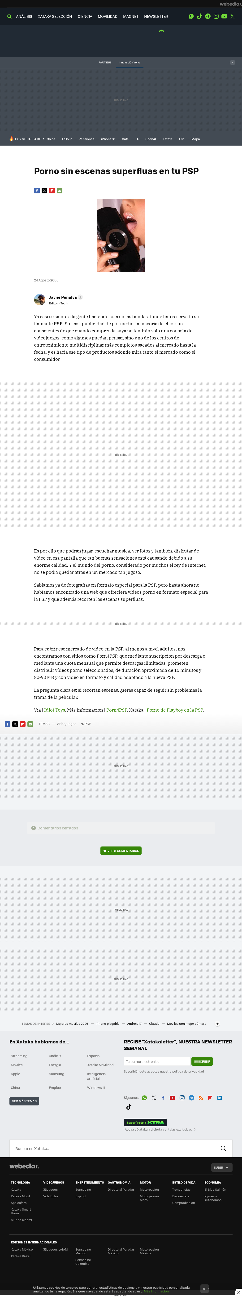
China (51, 139)
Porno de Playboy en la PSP (175, 710)
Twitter (232, 16)
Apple (15, 1073)
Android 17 (134, 1023)
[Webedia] (231, 4)
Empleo (55, 1087)
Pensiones (86, 139)
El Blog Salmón (215, 1189)
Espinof (80, 1196)
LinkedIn (219, 1097)
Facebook (37, 190)
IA (137, 139)
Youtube (224, 16)
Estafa (167, 139)
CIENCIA (85, 16)
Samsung (56, 1073)
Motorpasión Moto (149, 1198)
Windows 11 (96, 1087)
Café (125, 139)
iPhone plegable (108, 1023)
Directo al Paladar (121, 1189)
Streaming (19, 1055)
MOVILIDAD (107, 16)
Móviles (17, 1064)
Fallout (67, 139)
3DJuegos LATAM (55, 1249)
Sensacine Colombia (83, 1261)
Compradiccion (183, 1202)
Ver (123, 850)
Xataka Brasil (20, 1256)
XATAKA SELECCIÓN (55, 16)
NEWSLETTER (156, 16)
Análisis (55, 1055)
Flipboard (52, 190)
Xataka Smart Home (21, 1211)
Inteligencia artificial (96, 1076)
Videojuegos (66, 723)
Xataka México (22, 1249)
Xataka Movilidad (100, 1064)
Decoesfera (181, 1196)
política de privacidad (188, 1071)
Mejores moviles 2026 (72, 1023)
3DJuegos (50, 1189)
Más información (156, 1291)
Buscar (223, 1148)
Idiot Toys (54, 710)
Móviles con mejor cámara (186, 1023)
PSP (88, 723)
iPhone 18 (108, 139)
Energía (55, 1064)
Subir (218, 1167)
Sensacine (83, 1189)
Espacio (93, 1055)
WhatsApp (191, 16)
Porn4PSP (116, 710)
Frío (182, 139)
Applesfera (19, 1202)
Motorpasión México (149, 1251)
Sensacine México (83, 1251)
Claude (154, 1023)
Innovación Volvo (130, 62)
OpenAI (150, 139)
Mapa (195, 139)
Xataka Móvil (20, 1196)
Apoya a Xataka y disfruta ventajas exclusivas (158, 1129)
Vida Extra (50, 1196)
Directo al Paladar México (121, 1251)
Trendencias (181, 1189)
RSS (201, 1097)
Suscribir (202, 1061)
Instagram (216, 16)
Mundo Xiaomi (21, 1219)
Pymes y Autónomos (212, 1198)
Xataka (16, 1189)
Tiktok (199, 16)
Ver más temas (24, 1101)
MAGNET (130, 16)
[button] (65, 297)
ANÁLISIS (24, 16)
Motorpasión (149, 1189)
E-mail (59, 190)
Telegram (208, 16)
